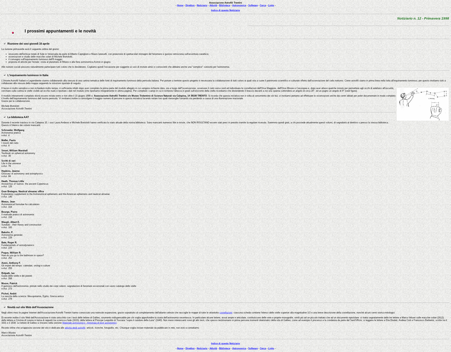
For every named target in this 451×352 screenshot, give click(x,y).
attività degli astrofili (75, 327)
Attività (213, 5)
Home (180, 5)
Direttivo (190, 5)
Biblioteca (224, 5)
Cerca (263, 5)
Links (271, 5)
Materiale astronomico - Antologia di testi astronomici (89, 323)
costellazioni (226, 312)
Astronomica (239, 5)
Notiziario (202, 5)
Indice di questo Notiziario (225, 10)
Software (253, 5)
